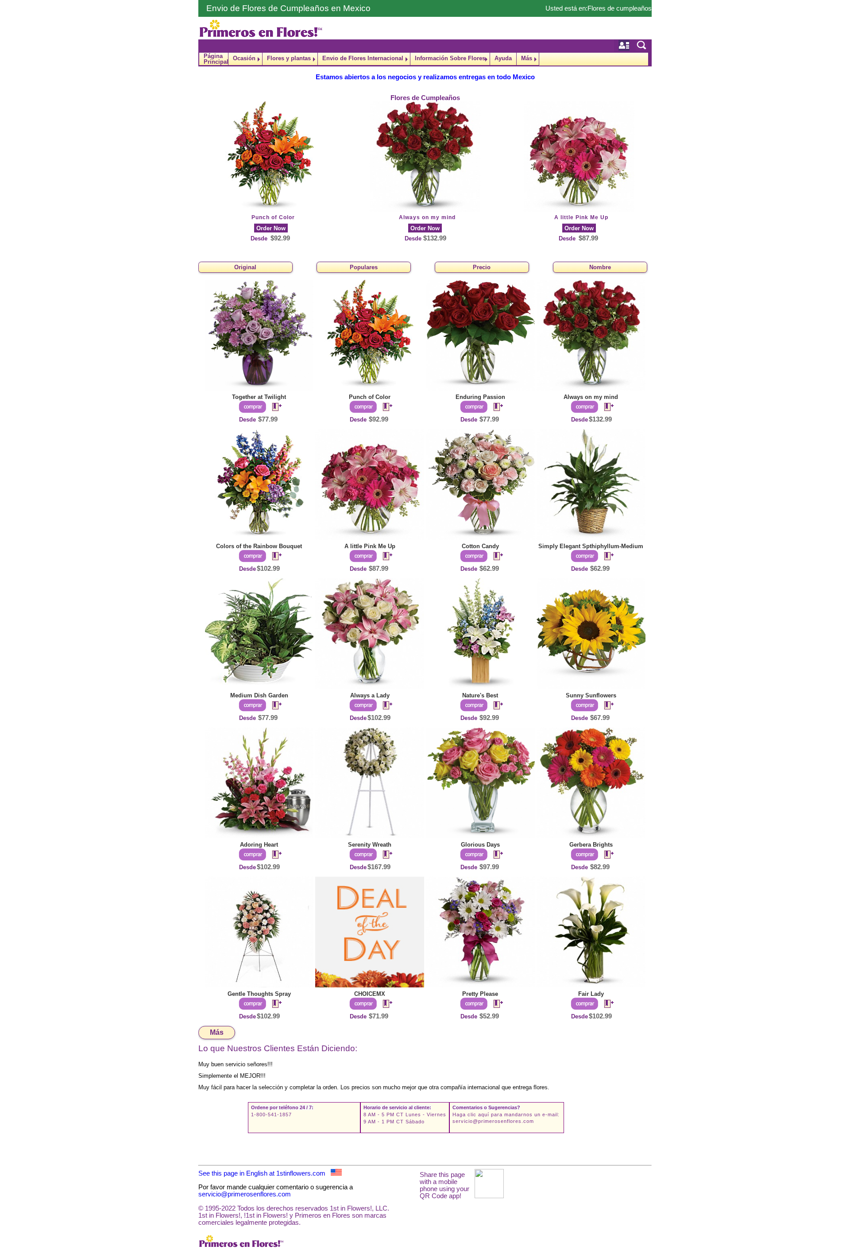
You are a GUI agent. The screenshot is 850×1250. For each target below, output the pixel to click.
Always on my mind (427, 217)
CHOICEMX (369, 994)
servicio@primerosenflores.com (493, 1121)
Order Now (271, 228)
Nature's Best (480, 695)
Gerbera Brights (591, 844)
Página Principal (216, 59)
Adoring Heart (259, 844)
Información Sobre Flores (450, 58)
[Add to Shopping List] (273, 407)
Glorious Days (480, 844)
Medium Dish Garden (259, 695)
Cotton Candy (480, 546)
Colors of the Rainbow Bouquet (259, 546)
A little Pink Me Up (581, 217)
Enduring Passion (480, 397)
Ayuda (503, 58)
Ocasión (244, 58)
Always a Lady (370, 695)
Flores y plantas (289, 58)
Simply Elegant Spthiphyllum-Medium (590, 546)
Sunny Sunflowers (591, 695)
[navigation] (425, 59)
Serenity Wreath (369, 844)
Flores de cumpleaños (619, 8)
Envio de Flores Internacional (362, 58)
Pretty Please (480, 994)
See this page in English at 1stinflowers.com (264, 1173)
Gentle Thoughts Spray (259, 994)
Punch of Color (273, 217)
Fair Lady (591, 994)
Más (526, 58)
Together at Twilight (259, 397)
